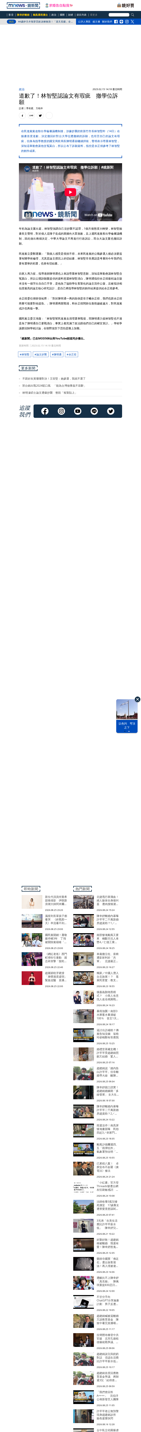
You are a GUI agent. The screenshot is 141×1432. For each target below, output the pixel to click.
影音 (11, 14)
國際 (62, 14)
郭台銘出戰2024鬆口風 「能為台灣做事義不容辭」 (54, 385)
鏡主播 (96, 21)
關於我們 (107, 21)
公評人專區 (84, 21)
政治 (53, 14)
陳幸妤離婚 (23, 14)
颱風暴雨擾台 (40, 14)
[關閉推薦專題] (137, 699)
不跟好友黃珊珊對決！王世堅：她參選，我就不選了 (54, 378)
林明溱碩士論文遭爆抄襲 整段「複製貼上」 (49, 393)
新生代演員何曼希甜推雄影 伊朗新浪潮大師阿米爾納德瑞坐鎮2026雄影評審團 (45, 22)
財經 (70, 14)
